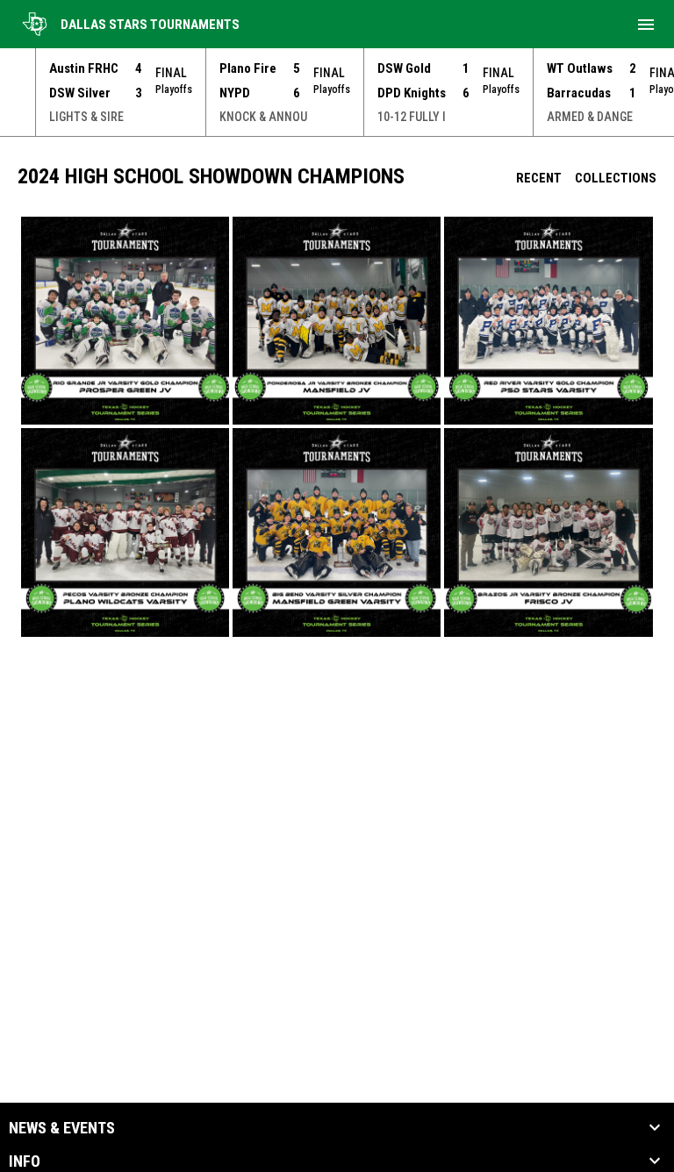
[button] (125, 321)
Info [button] (24, 1161)
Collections (615, 178)
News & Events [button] (62, 1128)
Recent (539, 178)
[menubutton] (645, 24)
